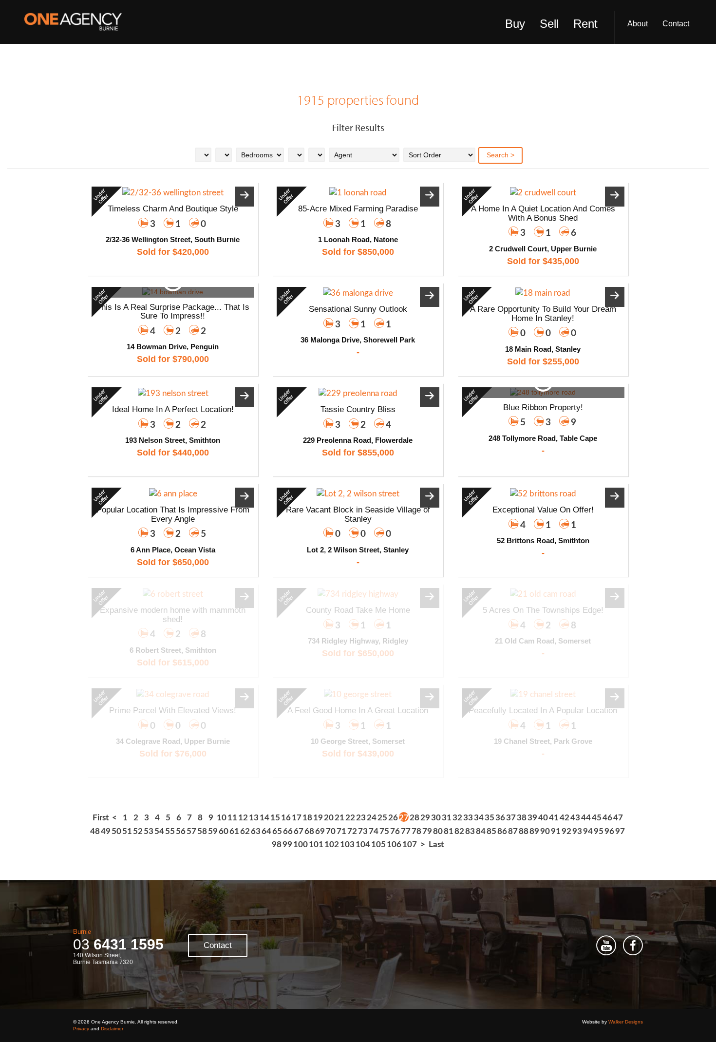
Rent (585, 23)
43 (575, 818)
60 (223, 831)
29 (425, 818)
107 (409, 844)
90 (545, 831)
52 (138, 831)
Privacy (81, 1028)
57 (191, 831)
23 (361, 818)
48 (95, 831)
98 (277, 844)
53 (148, 831)
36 (500, 818)
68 (309, 831)
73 (363, 831)
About (637, 23)
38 (522, 818)
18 (307, 818)
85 (491, 831)
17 (296, 818)
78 (416, 831)
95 (598, 831)
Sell (549, 23)
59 (213, 831)
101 (316, 844)
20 (329, 818)
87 (513, 831)
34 (479, 818)
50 (116, 831)
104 (363, 844)
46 (607, 818)
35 (489, 818)
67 (298, 831)
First (101, 818)
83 (470, 831)
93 (577, 831)
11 (232, 818)
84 (481, 831)
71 (341, 831)
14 (264, 818)
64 (266, 831)
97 (620, 831)
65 (277, 831)
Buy (515, 23)
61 (234, 831)
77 (406, 831)
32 (457, 818)
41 (554, 818)
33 (468, 818)
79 (427, 831)
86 (502, 831)
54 (159, 831)
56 (181, 831)
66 (288, 831)
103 (347, 844)
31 (447, 818)
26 (393, 818)
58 (202, 831)
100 (300, 844)
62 (245, 831)
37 (511, 818)
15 (275, 818)
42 (564, 818)
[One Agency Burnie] (73, 22)
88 (523, 831)
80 (438, 831)
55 (170, 831)
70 (331, 831)
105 (378, 844)
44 (586, 818)
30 (436, 818)
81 (448, 831)
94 (588, 831)
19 (318, 818)
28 (414, 818)
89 (534, 831)
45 (597, 818)
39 (532, 818)
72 (352, 831)
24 (372, 818)
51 (127, 831)
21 (339, 818)
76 (395, 831)
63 (256, 831)
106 (394, 844)
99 (287, 844)
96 (609, 831)
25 (382, 818)
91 (556, 831)
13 (254, 818)
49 (106, 831)
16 (286, 818)
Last (436, 844)
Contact (675, 23)
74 (373, 831)
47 (618, 818)
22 (350, 818)
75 (384, 831)
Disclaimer (112, 1028)
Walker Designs (625, 1021)
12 (243, 818)
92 (566, 831)
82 (459, 831)
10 (221, 818)
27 (404, 818)
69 (320, 831)
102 (331, 844)
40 (543, 818)
